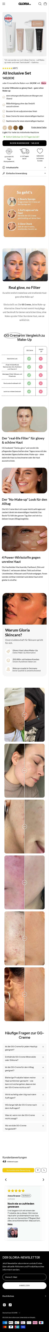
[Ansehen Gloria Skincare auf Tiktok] (10, 1305)
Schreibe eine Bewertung (18, 1170)
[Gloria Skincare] (24, 4)
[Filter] (37, 1170)
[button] (39, 4)
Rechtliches (8, 1296)
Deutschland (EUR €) (10, 1313)
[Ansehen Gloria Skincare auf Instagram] (4, 1305)
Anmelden (24, 1286)
